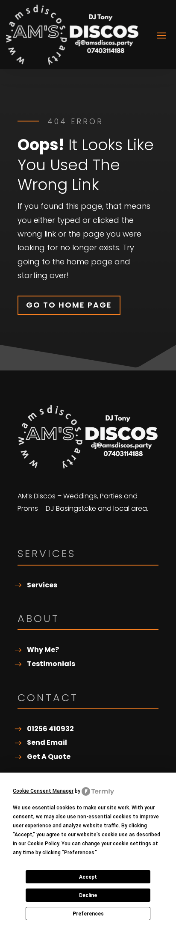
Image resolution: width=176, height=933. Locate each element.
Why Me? (43, 650)
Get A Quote (48, 756)
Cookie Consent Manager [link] (43, 791)
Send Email (47, 742)
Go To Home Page (69, 304)
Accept (88, 877)
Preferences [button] (79, 853)
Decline (88, 895)
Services (42, 585)
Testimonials (51, 664)
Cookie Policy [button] (43, 844)
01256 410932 (50, 729)
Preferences (88, 914)
